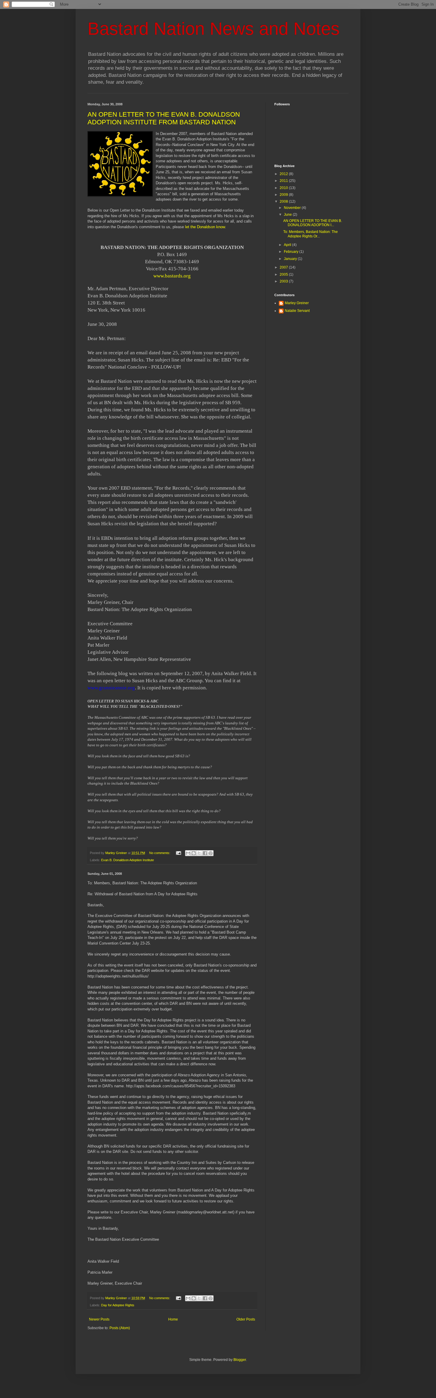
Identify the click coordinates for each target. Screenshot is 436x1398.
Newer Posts (99, 1319)
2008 (284, 201)
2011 (284, 181)
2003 (284, 281)
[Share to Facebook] (205, 853)
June (288, 214)
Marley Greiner (297, 303)
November (293, 208)
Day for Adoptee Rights (117, 1305)
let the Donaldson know (205, 227)
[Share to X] (199, 853)
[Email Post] (178, 853)
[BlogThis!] (194, 853)
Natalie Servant (297, 311)
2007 (284, 267)
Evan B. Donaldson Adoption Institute (127, 860)
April (288, 245)
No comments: (160, 853)
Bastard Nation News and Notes (213, 29)
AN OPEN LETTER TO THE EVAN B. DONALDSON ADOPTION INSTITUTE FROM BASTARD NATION (163, 118)
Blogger (239, 1360)
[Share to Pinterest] (211, 853)
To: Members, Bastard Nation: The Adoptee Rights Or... (310, 234)
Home (173, 1319)
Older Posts (245, 1319)
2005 (284, 274)
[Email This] (188, 853)
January (291, 259)
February (291, 252)
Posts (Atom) (119, 1328)
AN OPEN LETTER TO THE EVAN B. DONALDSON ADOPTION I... (312, 223)
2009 (284, 195)
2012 (284, 174)
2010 (284, 188)
